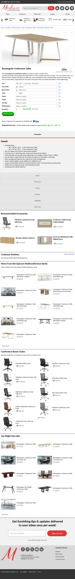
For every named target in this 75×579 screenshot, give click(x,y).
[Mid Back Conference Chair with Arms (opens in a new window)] (7, 230)
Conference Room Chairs (13, 352)
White (20, 93)
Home (2, 27)
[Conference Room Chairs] (36, 21)
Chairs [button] (4, 96)
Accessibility (23, 572)
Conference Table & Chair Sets (27, 20)
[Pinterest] (27, 549)
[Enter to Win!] (62, 10)
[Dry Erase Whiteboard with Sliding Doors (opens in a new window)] (45, 244)
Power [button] (4, 99)
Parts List (37, 182)
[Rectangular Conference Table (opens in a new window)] (8, 295)
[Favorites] (67, 10)
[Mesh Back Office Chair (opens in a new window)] (7, 371)
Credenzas (70, 19)
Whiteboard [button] (6, 106)
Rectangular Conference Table (45, 27)
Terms (39, 572)
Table (23, 27)
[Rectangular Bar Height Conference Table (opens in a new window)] (8, 494)
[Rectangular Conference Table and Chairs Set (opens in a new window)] (8, 464)
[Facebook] (23, 549)
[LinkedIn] (42, 549)
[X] (32, 549)
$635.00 (57, 381)
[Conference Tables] (6, 21)
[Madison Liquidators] (11, 10)
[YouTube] (37, 549)
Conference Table (30, 27)
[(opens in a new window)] (64, 69)
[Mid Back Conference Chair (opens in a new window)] (44, 371)
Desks (7, 14)
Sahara (20, 87)
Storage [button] (4, 103)
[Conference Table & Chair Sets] (21, 22)
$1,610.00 (22, 382)
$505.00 (57, 410)
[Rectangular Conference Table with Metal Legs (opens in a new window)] (45, 281)
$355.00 (21, 426)
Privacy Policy (32, 572)
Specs (38, 176)
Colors (37, 188)
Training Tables (57, 19)
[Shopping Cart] (72, 8)
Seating (52, 14)
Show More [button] (41, 418)
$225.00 (21, 366)
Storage (67, 14)
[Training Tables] (50, 21)
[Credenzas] (65, 21)
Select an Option (21, 96)
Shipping (37, 201)
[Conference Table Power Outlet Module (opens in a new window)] (45, 227)
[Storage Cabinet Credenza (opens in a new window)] (7, 244)
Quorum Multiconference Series (64, 71)
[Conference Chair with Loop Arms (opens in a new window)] (7, 430)
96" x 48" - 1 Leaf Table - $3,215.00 (27, 83)
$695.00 (21, 411)
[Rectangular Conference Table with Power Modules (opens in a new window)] (8, 281)
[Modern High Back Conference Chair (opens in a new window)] (8, 415)
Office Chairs (37, 14)
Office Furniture (16, 27)
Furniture (8, 27)
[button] (51, 8)
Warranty (37, 207)
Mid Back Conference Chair (61, 363)
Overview (37, 134)
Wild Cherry (22, 90)
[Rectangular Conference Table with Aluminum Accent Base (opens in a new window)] (45, 294)
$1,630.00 (22, 396)
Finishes (37, 194)
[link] (72, 8)
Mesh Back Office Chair (23, 363)
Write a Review (69, 254)
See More (5, 514)
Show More (5, 346)
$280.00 (57, 366)
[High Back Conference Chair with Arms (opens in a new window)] (7, 401)
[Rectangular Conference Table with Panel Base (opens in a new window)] (8, 310)
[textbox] (26, 533)
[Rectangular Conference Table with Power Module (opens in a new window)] (45, 324)
